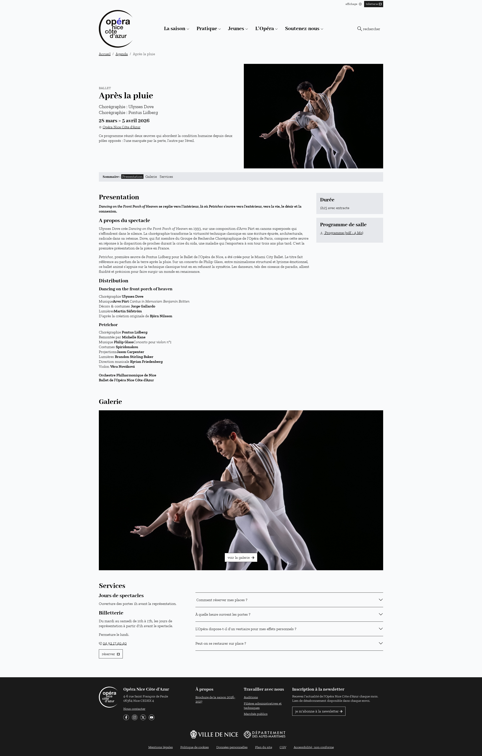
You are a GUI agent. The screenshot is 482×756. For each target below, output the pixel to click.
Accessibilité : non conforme (314, 747)
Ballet (105, 88)
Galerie (151, 176)
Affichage (351, 4)
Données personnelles (232, 747)
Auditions (251, 697)
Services (166, 176)
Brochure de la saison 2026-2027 (215, 699)
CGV (283, 747)
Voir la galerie (239, 557)
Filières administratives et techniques (263, 705)
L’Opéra (264, 28)
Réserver (109, 654)
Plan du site (263, 747)
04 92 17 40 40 (115, 643)
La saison (174, 28)
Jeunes (236, 28)
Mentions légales (160, 747)
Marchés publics (256, 714)
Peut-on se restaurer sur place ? (221, 643)
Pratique (207, 28)
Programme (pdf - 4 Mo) (343, 232)
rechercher (371, 29)
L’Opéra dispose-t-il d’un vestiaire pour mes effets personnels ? (246, 629)
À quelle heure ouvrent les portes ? (223, 614)
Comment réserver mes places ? (221, 600)
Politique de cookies (194, 747)
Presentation (132, 176)
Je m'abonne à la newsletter (317, 711)
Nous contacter (134, 708)
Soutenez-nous (302, 28)
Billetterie (372, 4)
